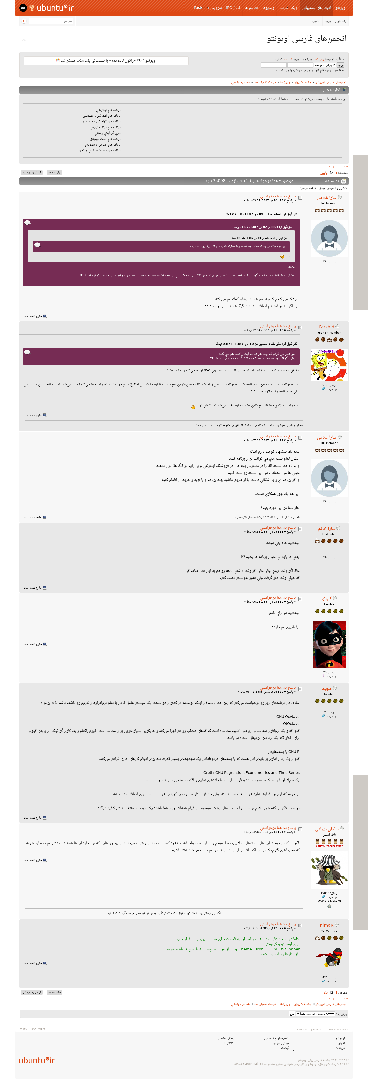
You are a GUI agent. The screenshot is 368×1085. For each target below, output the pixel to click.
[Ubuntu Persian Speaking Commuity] (35, 1060)
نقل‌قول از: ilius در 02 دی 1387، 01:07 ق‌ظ (263, 227)
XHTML (24, 1029)
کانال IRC (233, 8)
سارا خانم (326, 529)
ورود (328, 21)
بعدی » (333, 167)
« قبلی (343, 167)
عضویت (315, 21)
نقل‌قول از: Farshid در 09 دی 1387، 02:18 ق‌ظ (261, 215)
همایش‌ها (251, 8)
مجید (327, 689)
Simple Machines (338, 1029)
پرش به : (341, 1014)
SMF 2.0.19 (303, 1029)
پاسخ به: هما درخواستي (278, 196)
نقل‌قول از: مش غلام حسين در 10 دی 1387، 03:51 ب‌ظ (256, 344)
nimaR (327, 926)
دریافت (340, 1048)
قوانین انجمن (281, 1043)
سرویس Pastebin (208, 8)
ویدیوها (268, 8)
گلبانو (327, 599)
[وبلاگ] (329, 907)
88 (23, 8)
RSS (33, 1029)
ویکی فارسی (288, 8)
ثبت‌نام (287, 59)
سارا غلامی (327, 198)
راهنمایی (340, 21)
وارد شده (318, 59)
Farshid (326, 327)
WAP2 (41, 1029)
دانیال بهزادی (327, 829)
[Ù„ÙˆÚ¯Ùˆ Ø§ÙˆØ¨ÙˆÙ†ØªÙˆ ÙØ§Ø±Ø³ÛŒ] (52, 7)
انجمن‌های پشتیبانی (316, 8)
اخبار (342, 1043)
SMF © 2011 (320, 1029)
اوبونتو (340, 8)
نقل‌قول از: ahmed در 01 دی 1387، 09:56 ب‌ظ (259, 238)
